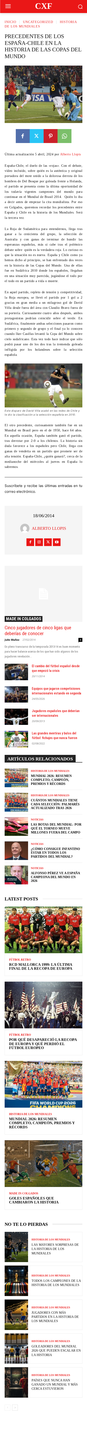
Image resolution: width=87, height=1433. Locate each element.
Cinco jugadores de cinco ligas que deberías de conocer (38, 630)
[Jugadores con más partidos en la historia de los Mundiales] (16, 1315)
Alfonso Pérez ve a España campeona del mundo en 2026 (55, 877)
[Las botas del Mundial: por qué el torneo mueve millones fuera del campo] (16, 826)
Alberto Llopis (70, 154)
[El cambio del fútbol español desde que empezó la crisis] (16, 672)
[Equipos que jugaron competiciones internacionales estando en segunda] (16, 694)
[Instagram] (39, 542)
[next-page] (15, 1408)
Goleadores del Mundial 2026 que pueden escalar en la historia (56, 1350)
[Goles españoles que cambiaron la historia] (43, 1163)
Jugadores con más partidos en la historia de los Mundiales (55, 1317)
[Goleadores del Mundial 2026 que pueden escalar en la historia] (16, 1348)
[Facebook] (23, 136)
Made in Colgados (23, 618)
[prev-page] (7, 1408)
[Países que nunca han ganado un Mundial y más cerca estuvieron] (16, 1382)
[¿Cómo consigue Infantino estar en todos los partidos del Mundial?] (16, 850)
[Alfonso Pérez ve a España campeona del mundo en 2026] (16, 875)
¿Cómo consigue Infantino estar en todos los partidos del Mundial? (55, 853)
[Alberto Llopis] (26, 528)
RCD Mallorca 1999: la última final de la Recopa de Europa (40, 967)
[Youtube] (57, 542)
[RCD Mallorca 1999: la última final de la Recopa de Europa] (43, 929)
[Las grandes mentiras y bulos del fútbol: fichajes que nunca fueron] (16, 739)
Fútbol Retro (20, 959)
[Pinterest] (51, 136)
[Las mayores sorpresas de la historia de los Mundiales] (16, 1247)
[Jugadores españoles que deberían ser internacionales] (16, 717)
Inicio (10, 22)
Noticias (37, 819)
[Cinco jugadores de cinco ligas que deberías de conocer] (43, 594)
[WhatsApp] (64, 136)
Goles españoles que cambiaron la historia (34, 1200)
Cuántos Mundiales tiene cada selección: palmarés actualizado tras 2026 (55, 804)
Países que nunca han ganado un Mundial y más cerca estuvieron (55, 1384)
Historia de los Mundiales (50, 771)
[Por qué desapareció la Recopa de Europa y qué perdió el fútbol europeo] (43, 1005)
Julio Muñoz (12, 639)
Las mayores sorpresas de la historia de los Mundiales (55, 1249)
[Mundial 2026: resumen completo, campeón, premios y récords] (16, 778)
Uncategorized (38, 22)
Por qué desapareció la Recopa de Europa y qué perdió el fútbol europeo (43, 1044)
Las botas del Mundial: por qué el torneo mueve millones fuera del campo (56, 828)
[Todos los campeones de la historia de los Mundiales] (16, 1281)
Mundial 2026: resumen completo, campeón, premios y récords (51, 780)
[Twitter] (37, 136)
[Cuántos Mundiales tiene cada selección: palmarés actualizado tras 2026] (16, 802)
